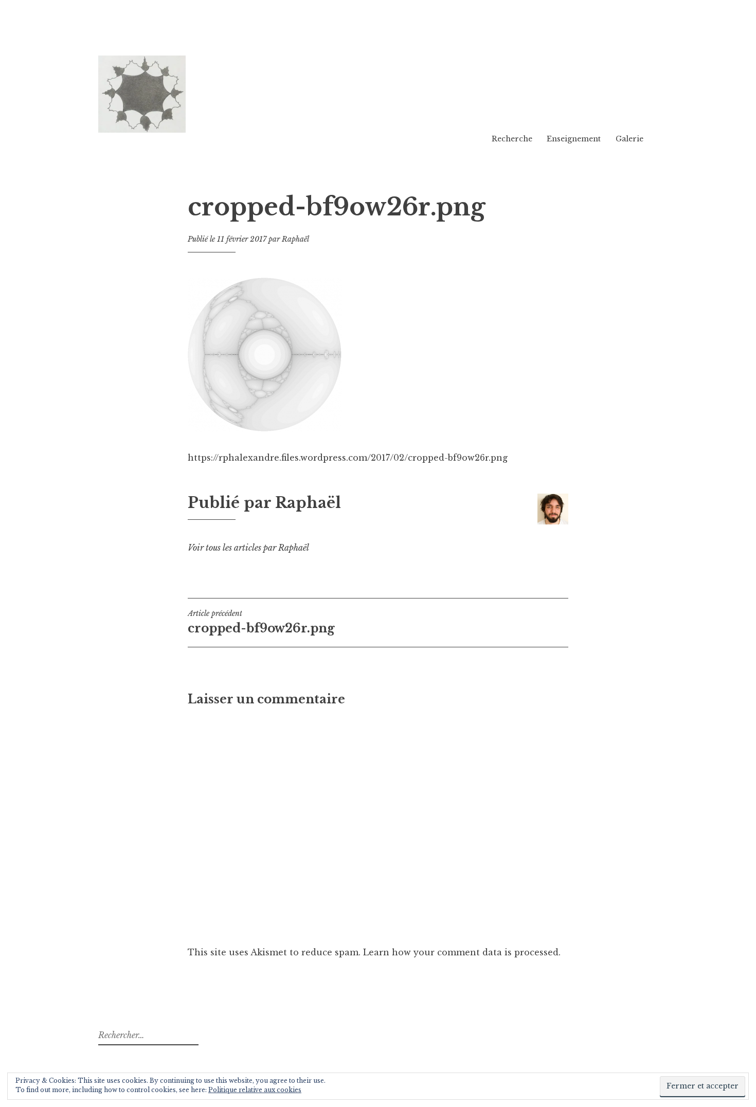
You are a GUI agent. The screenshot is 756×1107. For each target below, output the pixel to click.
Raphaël (295, 239)
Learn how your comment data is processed (461, 952)
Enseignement (574, 138)
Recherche (512, 138)
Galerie (629, 138)
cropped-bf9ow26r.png (261, 622)
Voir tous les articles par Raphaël (248, 547)
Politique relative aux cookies (254, 1090)
